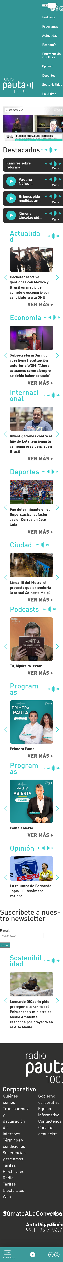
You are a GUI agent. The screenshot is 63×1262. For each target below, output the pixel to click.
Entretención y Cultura (51, 55)
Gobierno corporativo (48, 1099)
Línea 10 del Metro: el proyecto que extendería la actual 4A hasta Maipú (30, 587)
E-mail (5, 931)
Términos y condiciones (14, 1143)
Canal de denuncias (47, 1130)
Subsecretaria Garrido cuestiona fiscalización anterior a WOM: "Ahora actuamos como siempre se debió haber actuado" (30, 365)
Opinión (47, 66)
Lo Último (49, 94)
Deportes (48, 75)
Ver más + (40, 304)
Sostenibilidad (51, 84)
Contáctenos (49, 1121)
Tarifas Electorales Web (13, 1190)
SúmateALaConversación (22, 1213)
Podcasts (48, 17)
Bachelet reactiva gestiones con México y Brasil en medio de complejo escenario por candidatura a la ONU (29, 287)
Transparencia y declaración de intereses (14, 1121)
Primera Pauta (22, 748)
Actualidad (50, 35)
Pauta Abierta (21, 828)
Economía (49, 45)
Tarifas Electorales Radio (13, 1171)
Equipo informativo (48, 1111)
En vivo (7, 1253)
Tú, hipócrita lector (26, 665)
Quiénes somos (10, 1099)
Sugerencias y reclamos (14, 1155)
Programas (50, 26)
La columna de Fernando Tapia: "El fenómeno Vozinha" (30, 890)
